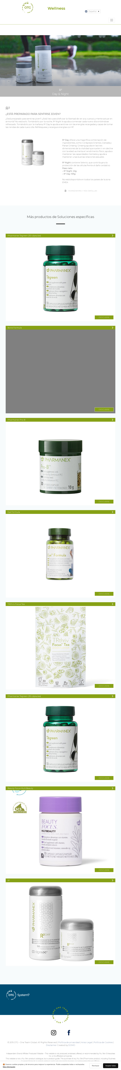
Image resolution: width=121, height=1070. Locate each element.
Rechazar (95, 1066)
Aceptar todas (110, 1066)
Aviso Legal (86, 1042)
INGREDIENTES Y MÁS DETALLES (82, 191)
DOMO (71, 1045)
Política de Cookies (103, 1042)
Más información (9, 1067)
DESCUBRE (104, 317)
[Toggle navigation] (111, 20)
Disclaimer (51, 1045)
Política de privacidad (69, 1042)
